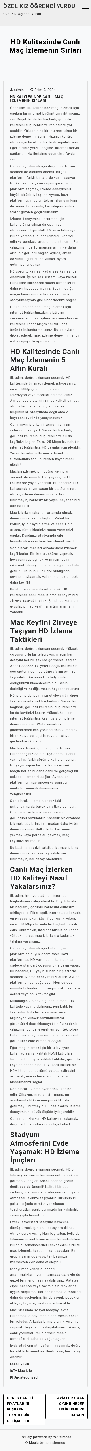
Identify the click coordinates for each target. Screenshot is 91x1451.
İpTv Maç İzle (21, 1371)
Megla (34, 1443)
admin (19, 90)
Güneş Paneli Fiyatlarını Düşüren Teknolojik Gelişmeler (20, 1409)
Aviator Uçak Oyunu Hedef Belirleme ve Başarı (70, 1406)
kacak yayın (19, 1364)
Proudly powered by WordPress (45, 1437)
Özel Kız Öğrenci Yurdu (39, 6)
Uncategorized (26, 1377)
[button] (85, 11)
